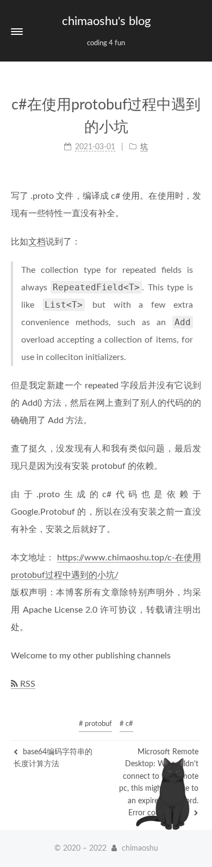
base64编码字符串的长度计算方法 (53, 758)
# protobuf (95, 724)
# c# (126, 724)
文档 (37, 241)
